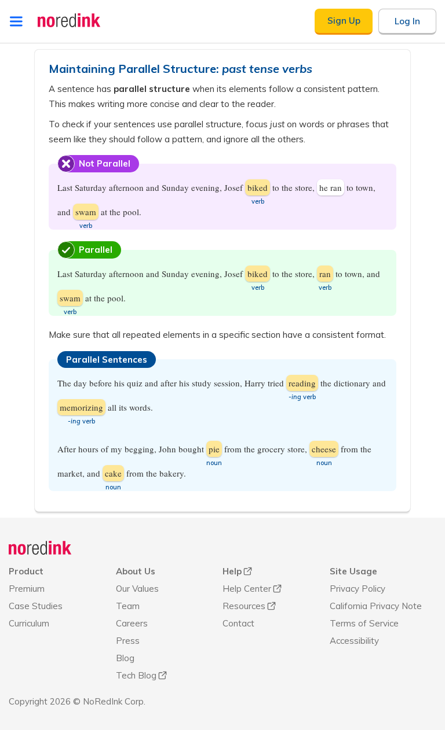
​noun (214, 463)
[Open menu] (16, 21)
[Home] (40, 548)
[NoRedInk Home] (69, 20)
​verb (257, 201)
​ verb (302, 397)
